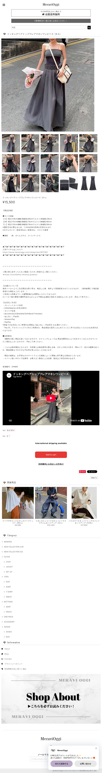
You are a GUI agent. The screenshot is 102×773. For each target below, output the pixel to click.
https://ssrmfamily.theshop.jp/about (21, 274)
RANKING (8, 542)
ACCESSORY (9, 622)
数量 (4, 436)
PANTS (9, 612)
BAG (8, 637)
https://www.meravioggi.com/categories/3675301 (25, 252)
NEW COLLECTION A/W (14, 547)
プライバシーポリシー (14, 664)
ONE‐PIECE (8, 617)
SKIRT (8, 607)
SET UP (9, 572)
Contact (8, 659)
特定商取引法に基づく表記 (15, 669)
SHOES (9, 632)
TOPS (6, 577)
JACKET (9, 567)
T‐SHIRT (9, 592)
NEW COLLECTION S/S (13, 552)
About (7, 649)
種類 (4, 430)
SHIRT (8, 587)
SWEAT (9, 597)
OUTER (7, 557)
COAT (8, 562)
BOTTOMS (8, 602)
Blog (7, 654)
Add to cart (51, 454)
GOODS (7, 627)
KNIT (8, 582)
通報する (94, 478)
